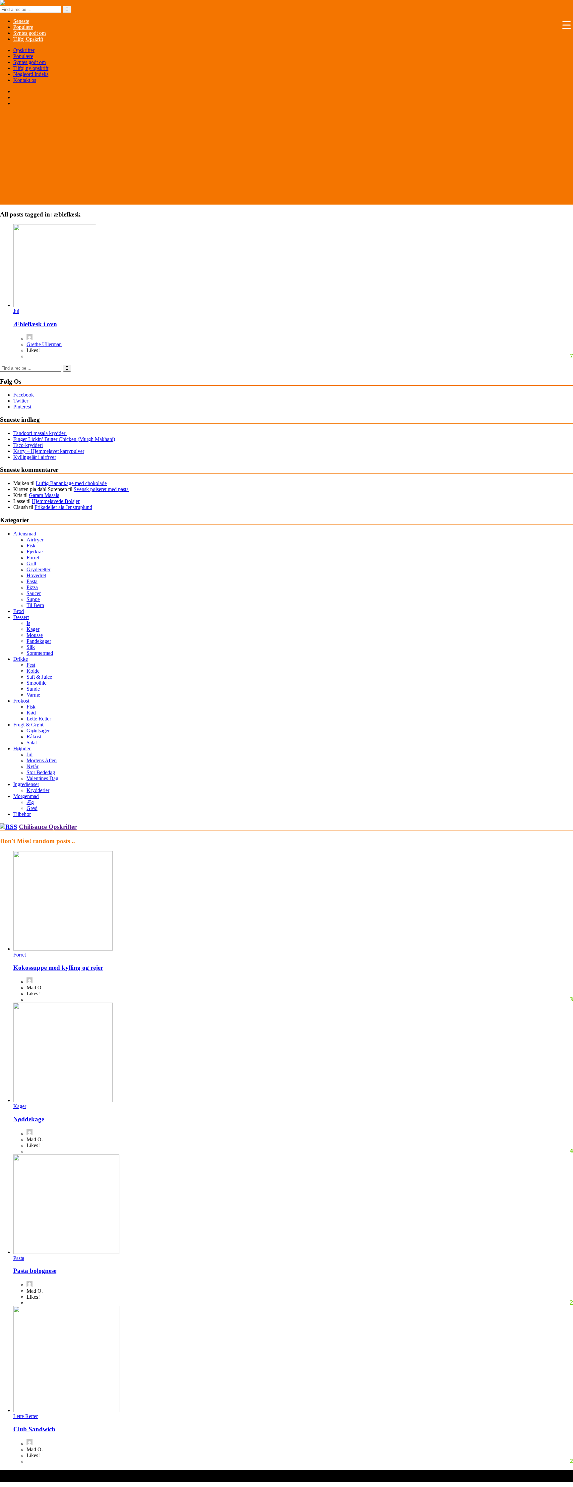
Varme (33, 695)
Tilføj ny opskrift (30, 68)
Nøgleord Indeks (30, 74)
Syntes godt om (29, 62)
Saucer (34, 593)
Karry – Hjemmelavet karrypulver (48, 451)
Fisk (31, 545)
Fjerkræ (35, 551)
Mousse (35, 635)
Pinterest (22, 406)
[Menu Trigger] (566, 24)
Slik (31, 647)
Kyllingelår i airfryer (34, 457)
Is (28, 623)
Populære (23, 56)
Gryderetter (38, 569)
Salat (32, 742)
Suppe (33, 599)
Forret (33, 557)
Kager (33, 629)
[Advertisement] (286, 158)
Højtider (22, 748)
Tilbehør (22, 814)
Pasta (32, 581)
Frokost (21, 701)
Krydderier (38, 790)
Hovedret (36, 575)
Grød (32, 808)
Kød (31, 712)
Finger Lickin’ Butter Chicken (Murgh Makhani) (64, 439)
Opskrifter (23, 50)
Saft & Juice (39, 677)
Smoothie (36, 683)
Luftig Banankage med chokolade (71, 483)
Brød (18, 611)
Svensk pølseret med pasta (101, 489)
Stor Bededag (41, 772)
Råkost (34, 736)
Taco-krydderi (28, 445)
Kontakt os (24, 80)
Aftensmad (24, 533)
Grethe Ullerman (44, 344)
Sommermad (40, 653)
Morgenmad (26, 796)
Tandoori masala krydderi (40, 433)
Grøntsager (38, 730)
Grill (31, 563)
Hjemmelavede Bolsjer (56, 501)
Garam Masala (44, 495)
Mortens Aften (42, 760)
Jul (16, 311)
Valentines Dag (42, 778)
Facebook (23, 395)
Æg (30, 802)
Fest (31, 665)
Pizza (32, 587)
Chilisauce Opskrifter (48, 826)
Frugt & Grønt (28, 724)
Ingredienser (26, 784)
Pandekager (39, 641)
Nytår (32, 766)
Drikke (20, 659)
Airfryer (35, 539)
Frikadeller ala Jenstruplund (63, 507)
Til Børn (35, 605)
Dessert (21, 617)
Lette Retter (39, 718)
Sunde (33, 689)
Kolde (33, 671)
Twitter (20, 400)
